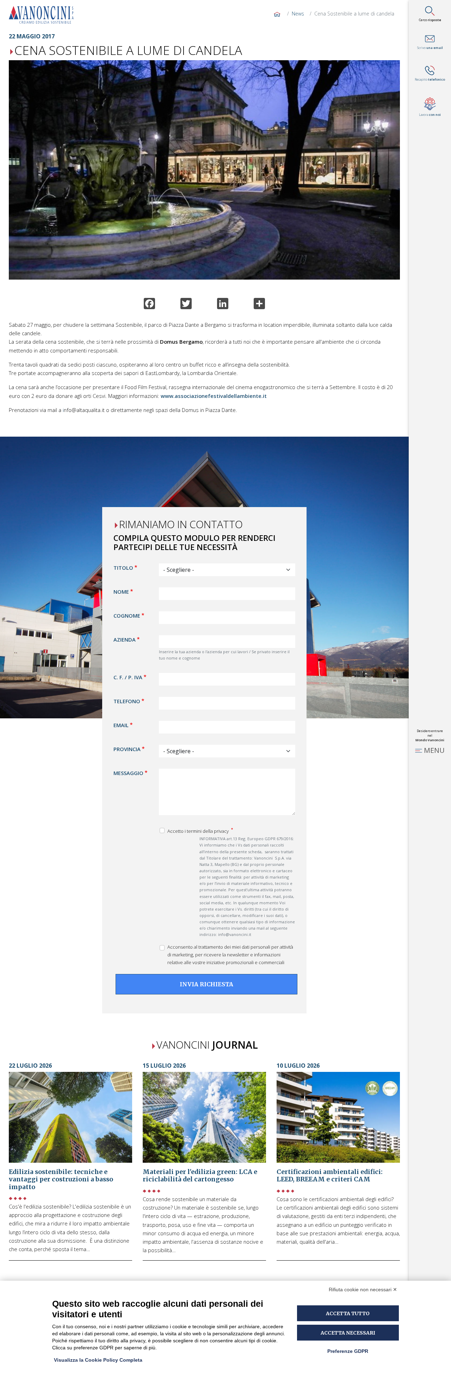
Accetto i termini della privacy (198, 831)
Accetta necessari (348, 1333)
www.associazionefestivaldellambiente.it (214, 395)
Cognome (126, 615)
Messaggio (128, 772)
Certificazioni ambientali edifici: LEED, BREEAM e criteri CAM (330, 1176)
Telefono (126, 701)
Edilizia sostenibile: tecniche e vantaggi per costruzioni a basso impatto (61, 1179)
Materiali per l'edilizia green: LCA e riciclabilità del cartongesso (200, 1176)
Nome (121, 591)
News (298, 13)
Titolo (123, 568)
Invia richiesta (206, 984)
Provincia (127, 749)
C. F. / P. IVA (127, 677)
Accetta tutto (348, 1313)
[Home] (44, 14)
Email (121, 725)
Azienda (124, 639)
